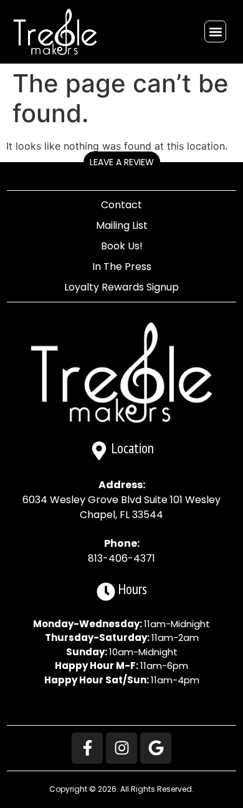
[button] (215, 31)
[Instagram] (121, 748)
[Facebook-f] (87, 748)
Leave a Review (122, 162)
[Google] (155, 748)
